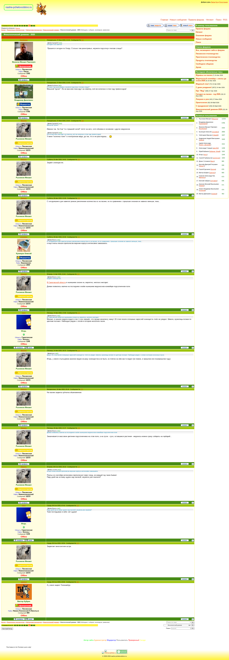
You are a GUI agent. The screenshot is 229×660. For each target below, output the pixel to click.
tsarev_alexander (205, 145)
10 (24, 25)
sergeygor (216, 158)
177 (79, 467)
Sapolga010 (24, 82)
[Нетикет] (185, 80)
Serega (213, 169)
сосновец (23, 237)
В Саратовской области (56, 282)
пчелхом (202, 190)
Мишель (17, 28)
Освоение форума (204, 35)
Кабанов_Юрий (215, 151)
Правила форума (196, 20)
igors (24, 313)
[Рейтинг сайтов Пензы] (103, 653)
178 (77, 505)
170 (78, 198)
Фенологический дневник (51, 30)
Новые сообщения (178, 20)
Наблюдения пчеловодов (34, 30)
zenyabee (214, 181)
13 (31, 25)
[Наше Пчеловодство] (25, 15)
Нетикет (210, 20)
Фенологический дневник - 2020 (70, 30)
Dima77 (201, 166)
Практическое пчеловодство (16, 30)
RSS (225, 20)
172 (78, 274)
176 (78, 428)
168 (82, 121)
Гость (213, 2)
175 (81, 389)
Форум (3, 30)
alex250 (215, 148)
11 (26, 25)
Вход (217, 2)
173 (78, 313)
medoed (214, 194)
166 (82, 40)
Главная (164, 20)
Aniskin (201, 185)
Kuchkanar (24, 40)
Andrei (201, 140)
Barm (212, 161)
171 (78, 237)
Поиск (218, 20)
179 (77, 543)
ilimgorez (202, 177)
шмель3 (24, 582)
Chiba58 (215, 135)
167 (82, 82)
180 (77, 582)
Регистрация (223, 2)
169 (78, 159)
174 (78, 350)
